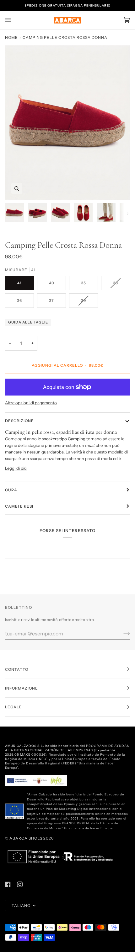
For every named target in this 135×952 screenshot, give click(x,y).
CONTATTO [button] (16, 669)
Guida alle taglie (28, 322)
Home (11, 37)
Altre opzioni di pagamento (31, 402)
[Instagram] (20, 884)
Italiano (20, 905)
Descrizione (19, 420)
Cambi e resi (19, 506)
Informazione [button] (21, 688)
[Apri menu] (14, 20)
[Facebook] (8, 884)
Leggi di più (16, 468)
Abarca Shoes (25, 838)
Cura (11, 490)
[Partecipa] (121, 634)
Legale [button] (13, 707)
